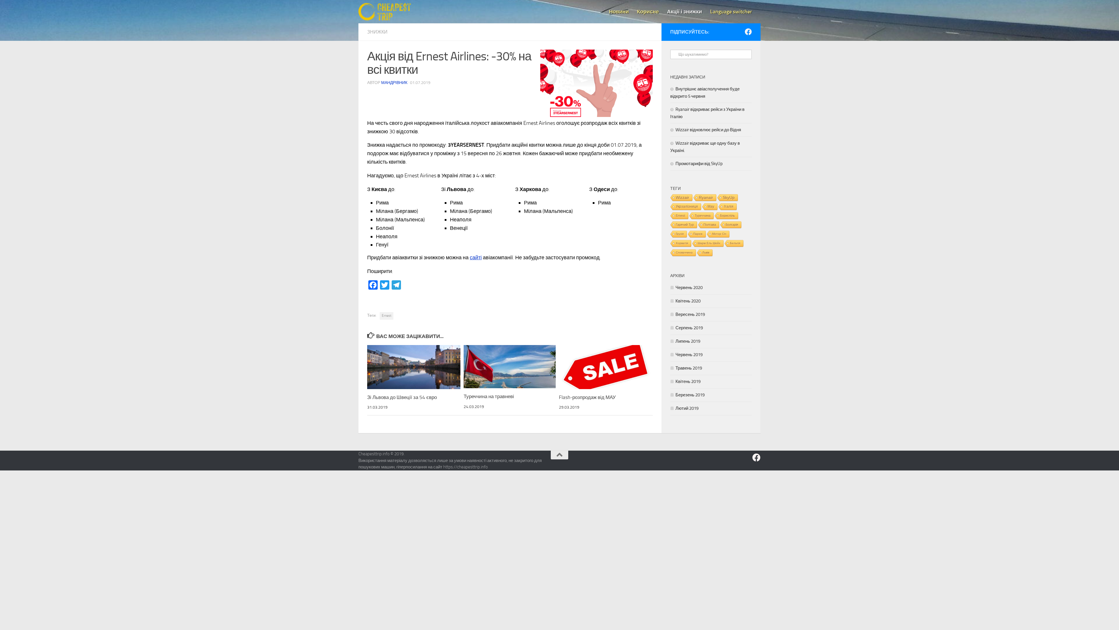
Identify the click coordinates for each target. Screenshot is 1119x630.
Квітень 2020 (688, 301)
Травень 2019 (688, 368)
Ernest (386, 316)
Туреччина (702, 215)
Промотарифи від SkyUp (699, 163)
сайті (476, 257)
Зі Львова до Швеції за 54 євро (402, 397)
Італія (728, 206)
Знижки (377, 32)
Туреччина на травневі (489, 396)
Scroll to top (559, 455)
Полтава (709, 224)
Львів (705, 252)
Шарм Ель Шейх (709, 243)
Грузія (680, 233)
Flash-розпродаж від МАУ (587, 397)
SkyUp (729, 197)
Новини (619, 11)
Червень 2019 (689, 354)
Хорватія (682, 243)
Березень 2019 (690, 395)
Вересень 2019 (690, 314)
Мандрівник (394, 82)
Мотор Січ (719, 233)
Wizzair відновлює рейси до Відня (708, 129)
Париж (698, 233)
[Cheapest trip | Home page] (384, 11)
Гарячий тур (685, 224)
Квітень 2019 (688, 381)
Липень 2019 (687, 341)
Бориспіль (727, 215)
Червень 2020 (689, 287)
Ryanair (706, 197)
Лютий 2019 (687, 408)
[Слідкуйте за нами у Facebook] (748, 31)
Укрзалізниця (687, 206)
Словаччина (684, 252)
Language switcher (731, 11)
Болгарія (732, 224)
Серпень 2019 (689, 327)
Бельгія (735, 243)
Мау (711, 206)
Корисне (648, 11)
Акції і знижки (684, 11)
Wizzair (682, 197)
